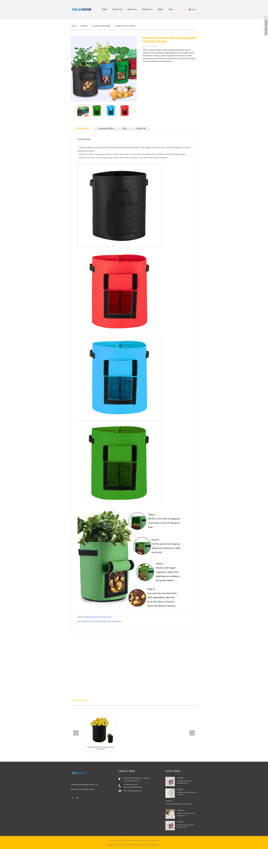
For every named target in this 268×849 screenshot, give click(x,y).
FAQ (170, 9)
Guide (141, 840)
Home (104, 9)
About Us (131, 9)
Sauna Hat (151, 845)
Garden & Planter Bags (101, 26)
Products (146, 9)
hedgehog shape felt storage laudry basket (97, 617)
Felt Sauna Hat (142, 845)
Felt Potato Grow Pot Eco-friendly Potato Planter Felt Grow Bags (101, 621)
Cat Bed (109, 845)
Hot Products (148, 840)
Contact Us (117, 9)
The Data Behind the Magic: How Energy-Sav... (179, 804)
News (160, 9)
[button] (135, 110)
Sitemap (155, 840)
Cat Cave (157, 845)
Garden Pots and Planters (125, 26)
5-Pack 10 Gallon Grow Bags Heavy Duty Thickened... (100, 748)
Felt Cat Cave (117, 845)
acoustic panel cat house (130, 845)
